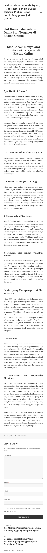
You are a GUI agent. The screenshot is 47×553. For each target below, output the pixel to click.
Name (6, 482)
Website (7, 500)
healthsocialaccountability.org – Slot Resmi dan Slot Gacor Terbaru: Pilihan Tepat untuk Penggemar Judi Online (22, 12)
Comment (8, 455)
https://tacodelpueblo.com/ (27, 62)
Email (6, 491)
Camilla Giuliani (21, 436)
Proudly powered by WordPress (13, 550)
